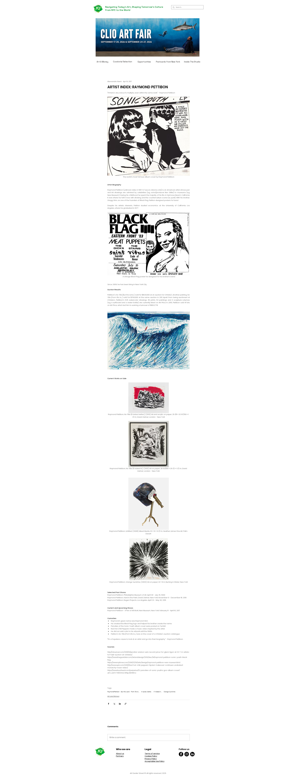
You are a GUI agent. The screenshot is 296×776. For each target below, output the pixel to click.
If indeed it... (158, 692)
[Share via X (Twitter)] (114, 704)
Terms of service (152, 753)
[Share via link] (125, 704)
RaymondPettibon (113, 692)
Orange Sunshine (169, 692)
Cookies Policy (151, 756)
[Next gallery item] (187, 340)
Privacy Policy (151, 758)
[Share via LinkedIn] (120, 704)
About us (120, 753)
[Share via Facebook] (108, 704)
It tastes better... (146, 692)
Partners (120, 756)
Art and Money (113, 696)
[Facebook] (181, 754)
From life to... (135, 692)
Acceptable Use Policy (154, 761)
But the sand (125, 692)
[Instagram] (186, 754)
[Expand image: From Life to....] (148, 340)
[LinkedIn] (192, 754)
